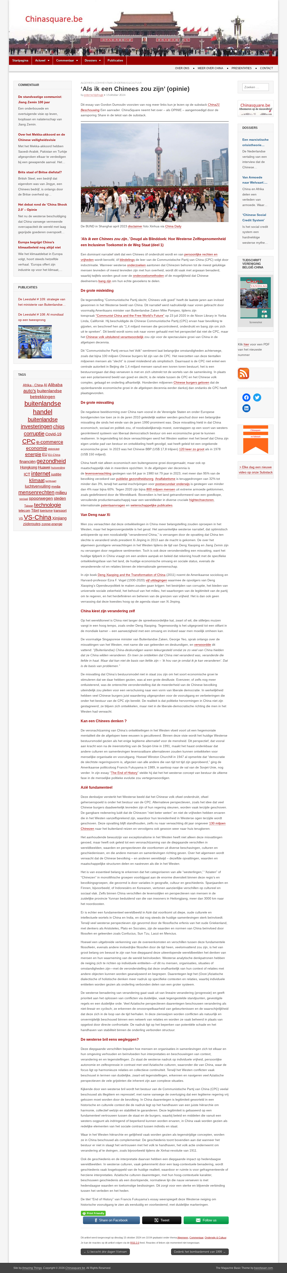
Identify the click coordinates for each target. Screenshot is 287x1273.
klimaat (37, 480)
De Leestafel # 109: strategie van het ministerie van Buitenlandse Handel (41, 302)
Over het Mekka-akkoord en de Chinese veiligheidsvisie (41, 137)
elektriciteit (53, 449)
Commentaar (65, 60)
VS (21, 518)
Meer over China (210, 68)
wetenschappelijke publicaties (151, 505)
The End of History (124, 773)
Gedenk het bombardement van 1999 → (200, 1251)
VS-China (37, 517)
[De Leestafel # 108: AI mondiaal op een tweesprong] (35, 342)
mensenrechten (36, 492)
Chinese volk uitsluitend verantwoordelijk (115, 337)
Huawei (44, 467)
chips (59, 426)
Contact (266, 68)
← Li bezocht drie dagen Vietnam (105, 1251)
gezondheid (51, 461)
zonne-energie (51, 524)
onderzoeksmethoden (148, 275)
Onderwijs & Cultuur (128, 82)
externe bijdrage (93, 95)
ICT (27, 474)
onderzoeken (136, 265)
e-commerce (49, 441)
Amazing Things (32, 1268)
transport (60, 510)
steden (60, 498)
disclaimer (135, 226)
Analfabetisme (165, 479)
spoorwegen (41, 498)
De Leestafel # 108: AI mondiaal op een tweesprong (40, 317)
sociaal (23, 498)
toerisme (46, 510)
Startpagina (20, 60)
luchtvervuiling (37, 486)
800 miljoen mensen (160, 489)
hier (246, 344)
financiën (28, 461)
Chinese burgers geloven (191, 382)
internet (40, 473)
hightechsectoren (201, 500)
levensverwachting (98, 473)
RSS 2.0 (134, 1242)
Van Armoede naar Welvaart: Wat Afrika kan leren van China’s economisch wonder (253, 180)
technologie (47, 505)
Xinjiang (59, 518)
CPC (28, 441)
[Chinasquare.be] (143, 28)
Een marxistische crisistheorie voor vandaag (255, 143)
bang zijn (104, 281)
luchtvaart (51, 481)
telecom (24, 510)
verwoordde (202, 644)
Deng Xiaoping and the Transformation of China (131, 575)
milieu (61, 492)
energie (33, 454)
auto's (29, 390)
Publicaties (115, 60)
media (55, 486)
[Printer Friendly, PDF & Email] (93, 1213)
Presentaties (242, 68)
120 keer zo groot (191, 449)
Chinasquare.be (75, 1268)
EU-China (54, 455)
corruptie (34, 433)
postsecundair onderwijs (172, 484)
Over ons (182, 68)
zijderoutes (32, 524)
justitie (56, 474)
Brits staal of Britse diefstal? (40, 172)
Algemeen (87, 82)
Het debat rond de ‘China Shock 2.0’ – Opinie (42, 207)
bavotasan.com (263, 1268)
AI (45, 385)
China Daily (173, 226)
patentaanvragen (113, 505)
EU (44, 454)
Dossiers (91, 60)
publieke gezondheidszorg (134, 479)
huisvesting (58, 467)
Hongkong (28, 467)
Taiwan (28, 505)
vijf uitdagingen (156, 580)
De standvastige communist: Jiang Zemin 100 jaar (40, 99)
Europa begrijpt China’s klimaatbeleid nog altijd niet (39, 244)
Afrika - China (33, 385)
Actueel (40, 60)
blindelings (127, 259)
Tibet (35, 510)
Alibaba (55, 384)
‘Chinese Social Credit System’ (254, 217)
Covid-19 (53, 434)
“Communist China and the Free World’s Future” (130, 315)
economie (36, 448)
